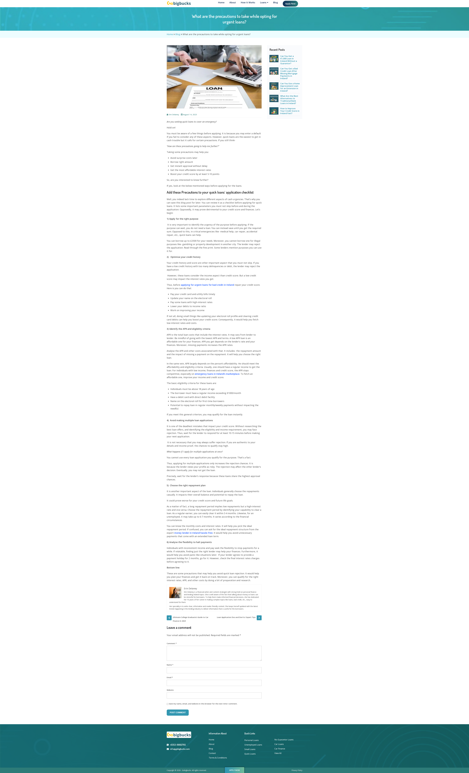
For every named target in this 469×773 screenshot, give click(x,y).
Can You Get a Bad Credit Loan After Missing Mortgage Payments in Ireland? (289, 73)
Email (170, 677)
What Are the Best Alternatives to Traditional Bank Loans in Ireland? (289, 100)
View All (277, 753)
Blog (275, 2)
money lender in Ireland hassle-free (193, 532)
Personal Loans (251, 740)
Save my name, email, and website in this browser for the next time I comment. (203, 704)
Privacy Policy (297, 770)
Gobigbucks (186, 770)
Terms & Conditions (218, 757)
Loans (263, 2)
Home (221, 2)
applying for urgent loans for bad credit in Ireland (207, 284)
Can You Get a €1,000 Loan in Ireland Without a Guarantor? (288, 60)
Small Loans (249, 749)
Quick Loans (250, 753)
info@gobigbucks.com (180, 749)
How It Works (248, 2)
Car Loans (279, 744)
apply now (234, 770)
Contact (212, 753)
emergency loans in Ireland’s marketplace (217, 373)
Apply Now (290, 3)
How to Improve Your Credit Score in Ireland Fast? (289, 111)
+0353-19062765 (178, 744)
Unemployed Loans (253, 744)
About (232, 2)
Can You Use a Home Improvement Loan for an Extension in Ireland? (290, 87)
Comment (172, 643)
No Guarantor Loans (283, 739)
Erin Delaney (174, 114)
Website (170, 690)
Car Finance (279, 748)
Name (170, 665)
